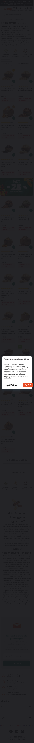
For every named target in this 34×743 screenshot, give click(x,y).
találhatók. (15, 376)
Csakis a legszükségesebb (11, 385)
